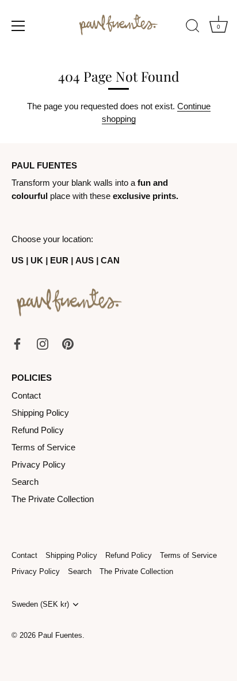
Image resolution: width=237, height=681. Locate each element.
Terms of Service (43, 447)
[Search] (192, 27)
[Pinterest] (68, 343)
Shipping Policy (40, 413)
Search (25, 482)
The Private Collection (53, 499)
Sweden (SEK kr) (40, 604)
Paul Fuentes (60, 635)
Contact (26, 395)
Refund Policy (38, 430)
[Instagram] (42, 343)
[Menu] (18, 26)
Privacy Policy (39, 464)
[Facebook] (17, 343)
